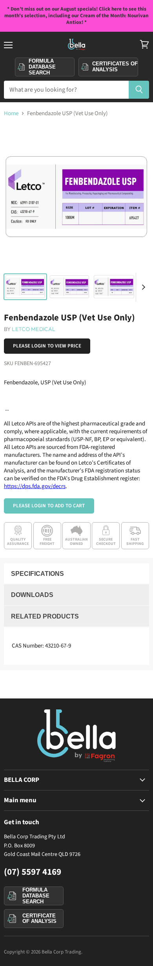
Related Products (45, 616)
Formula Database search (42, 66)
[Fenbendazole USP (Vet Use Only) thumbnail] (25, 286)
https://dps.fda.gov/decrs (35, 486)
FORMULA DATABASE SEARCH (35, 895)
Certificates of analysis (115, 66)
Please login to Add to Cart (49, 505)
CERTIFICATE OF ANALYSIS (39, 918)
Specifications (37, 573)
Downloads (32, 595)
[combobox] (66, 89)
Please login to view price (47, 345)
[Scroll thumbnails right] (142, 287)
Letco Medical (33, 329)
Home (11, 113)
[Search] (139, 89)
